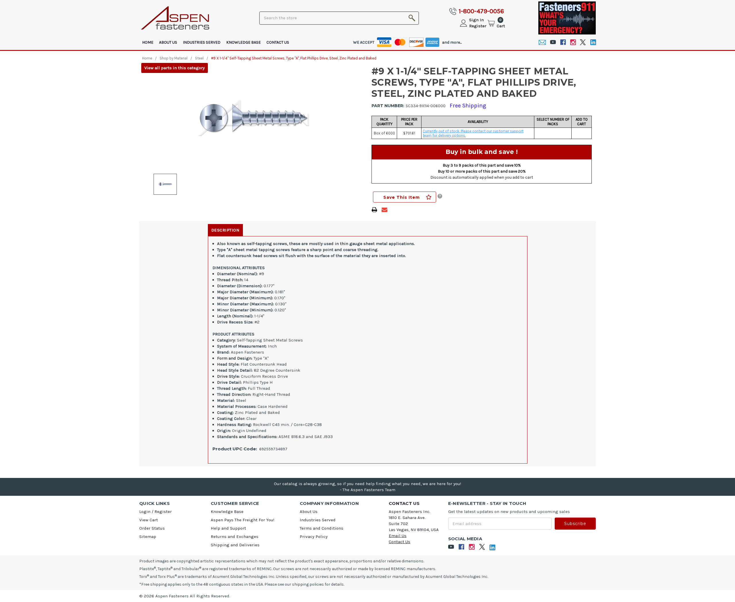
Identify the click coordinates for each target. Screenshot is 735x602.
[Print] (374, 210)
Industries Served (201, 42)
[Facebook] (563, 42)
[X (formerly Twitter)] (583, 42)
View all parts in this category (174, 67)
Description (225, 230)
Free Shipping (468, 105)
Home (147, 42)
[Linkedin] (593, 42)
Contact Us (277, 42)
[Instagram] (573, 42)
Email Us (398, 535)
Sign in (476, 19)
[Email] (542, 42)
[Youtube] (553, 42)
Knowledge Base (243, 42)
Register (477, 25)
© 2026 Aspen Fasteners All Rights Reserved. (184, 596)
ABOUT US (168, 42)
